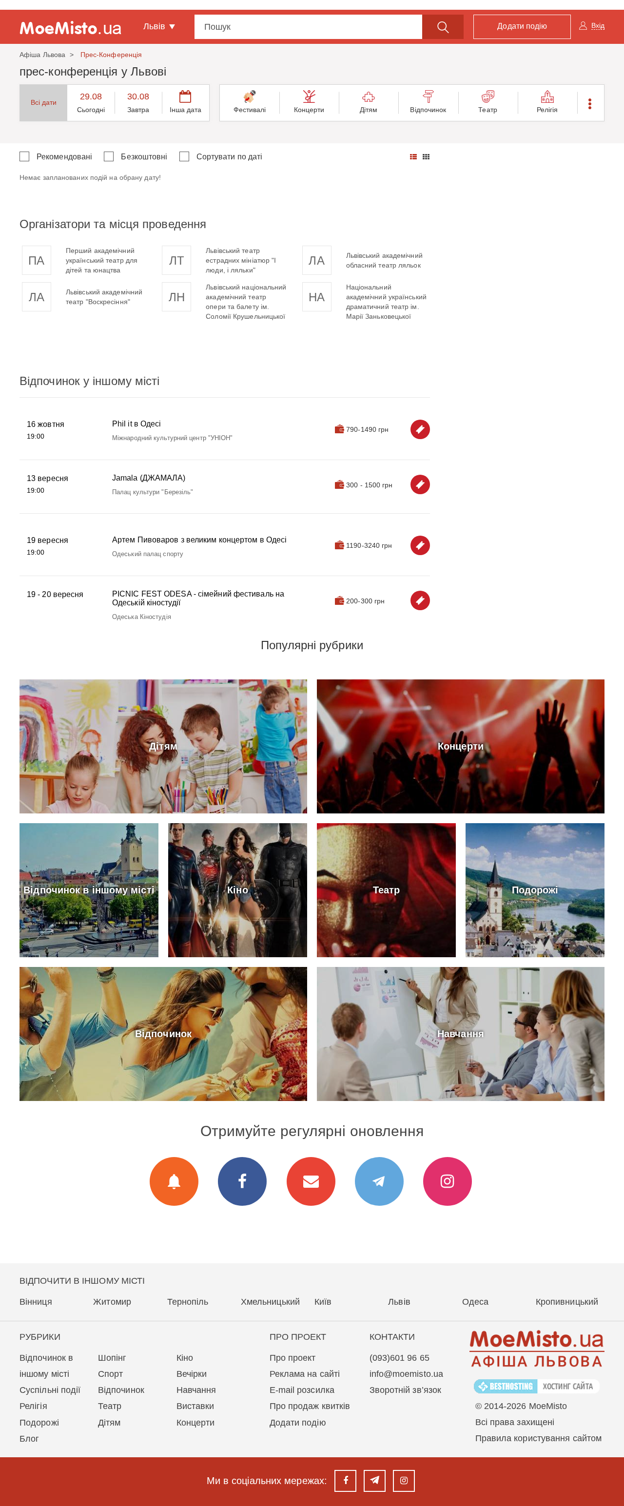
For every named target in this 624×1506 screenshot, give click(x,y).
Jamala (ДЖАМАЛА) (149, 478)
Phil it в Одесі (136, 424)
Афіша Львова (42, 54)
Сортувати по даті (229, 157)
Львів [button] (155, 26)
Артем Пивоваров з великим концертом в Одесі (199, 540)
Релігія (547, 110)
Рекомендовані (64, 157)
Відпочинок (428, 110)
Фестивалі (250, 110)
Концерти (309, 110)
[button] (590, 103)
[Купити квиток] (420, 429)
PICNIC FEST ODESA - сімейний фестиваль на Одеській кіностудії (198, 598)
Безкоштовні (144, 157)
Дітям (369, 110)
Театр (487, 110)
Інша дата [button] (186, 110)
